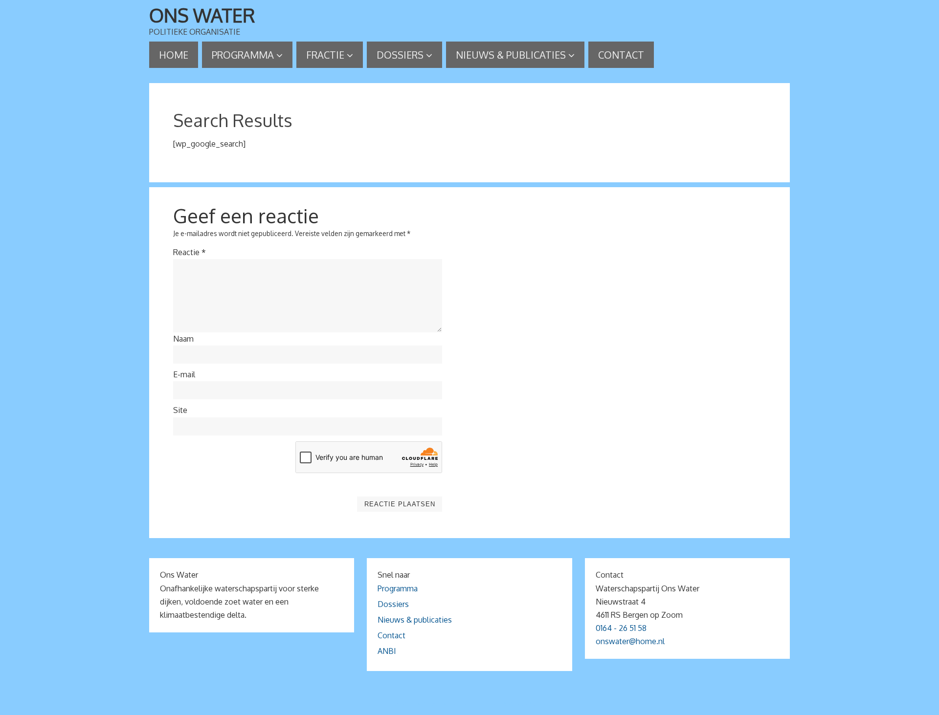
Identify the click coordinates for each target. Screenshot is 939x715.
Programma (398, 588)
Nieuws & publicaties (415, 620)
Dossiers (393, 604)
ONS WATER (202, 15)
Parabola (486, 704)
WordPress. (527, 704)
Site (180, 410)
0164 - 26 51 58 (621, 628)
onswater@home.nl (630, 641)
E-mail (184, 374)
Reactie (189, 252)
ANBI (387, 651)
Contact (391, 635)
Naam (183, 339)
